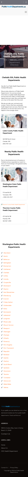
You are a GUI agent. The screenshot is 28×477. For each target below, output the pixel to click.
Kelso (5, 309)
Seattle (6, 358)
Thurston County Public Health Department (11, 209)
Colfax (6, 276)
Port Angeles (8, 345)
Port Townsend (9, 348)
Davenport (7, 286)
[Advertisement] (14, 30)
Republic (6, 351)
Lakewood (7, 315)
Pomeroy (7, 341)
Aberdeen (7, 253)
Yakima (6, 387)
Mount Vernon (8, 325)
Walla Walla (7, 384)
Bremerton (7, 266)
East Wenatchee (9, 292)
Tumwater (7, 377)
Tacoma (6, 374)
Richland (6, 355)
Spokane (6, 368)
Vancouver (7, 381)
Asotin (6, 256)
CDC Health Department (9, 451)
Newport (7, 328)
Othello (6, 338)
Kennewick (7, 312)
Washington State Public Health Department (12, 185)
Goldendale (7, 305)
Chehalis (21, 60)
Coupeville (7, 282)
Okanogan (7, 332)
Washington (13, 60)
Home (5, 60)
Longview (7, 318)
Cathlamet (7, 269)
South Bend (8, 364)
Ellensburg (7, 295)
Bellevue (6, 259)
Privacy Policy (14, 467)
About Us (4, 448)
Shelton (6, 361)
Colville (6, 279)
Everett (6, 299)
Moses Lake (7, 322)
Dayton (6, 289)
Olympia (6, 335)
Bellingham (7, 263)
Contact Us (5, 434)
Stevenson (7, 371)
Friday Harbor (8, 302)
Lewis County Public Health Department (13, 132)
